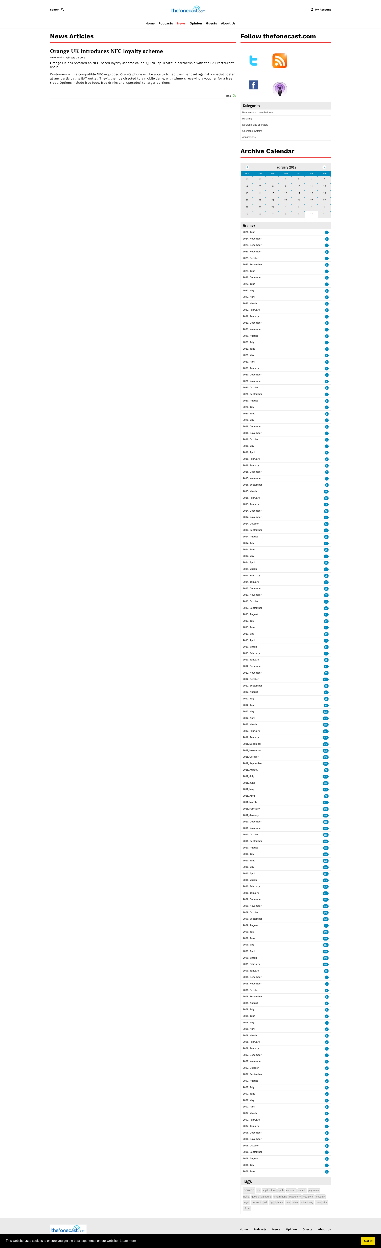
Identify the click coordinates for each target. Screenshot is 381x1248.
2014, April (249, 562)
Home (150, 23)
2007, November (252, 1061)
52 (326, 556)
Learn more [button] (128, 1240)
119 (325, 764)
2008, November (252, 983)
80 (326, 705)
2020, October (251, 387)
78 (326, 576)
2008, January (251, 1048)
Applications (249, 137)
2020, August (250, 400)
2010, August (250, 847)
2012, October (251, 679)
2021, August (250, 336)
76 (326, 608)
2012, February (251, 731)
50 (326, 550)
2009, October (251, 912)
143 (325, 893)
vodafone (308, 1196)
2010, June (249, 860)
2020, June (249, 413)
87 (326, 673)
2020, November (252, 381)
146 (325, 906)
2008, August (250, 1003)
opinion (249, 1190)
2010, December (252, 821)
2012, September (252, 685)
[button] (57, 9)
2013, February (251, 653)
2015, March (250, 491)
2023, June (249, 271)
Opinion (196, 23)
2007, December (252, 1055)
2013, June (249, 627)
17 (298, 193)
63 (326, 569)
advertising (307, 1202)
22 (272, 200)
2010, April (249, 873)
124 (325, 777)
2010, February (251, 886)
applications (269, 1190)
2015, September (252, 484)
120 (325, 783)
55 (326, 563)
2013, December (252, 588)
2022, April (249, 297)
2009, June (249, 938)
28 (260, 207)
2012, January (251, 737)
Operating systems (252, 131)
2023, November (252, 251)
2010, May (248, 867)
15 (272, 193)
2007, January (251, 1126)
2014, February (251, 575)
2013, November (252, 594)
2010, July (248, 854)
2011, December (252, 744)
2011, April (249, 795)
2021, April (249, 361)
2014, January (251, 582)
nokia (246, 1196)
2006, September (252, 1152)
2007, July (248, 1087)
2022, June (249, 284)
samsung (266, 1196)
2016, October (251, 439)
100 (325, 718)
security (320, 1196)
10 (298, 186)
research (291, 1190)
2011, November (252, 750)
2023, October (251, 258)
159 (325, 932)
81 (326, 666)
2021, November (252, 329)
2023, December (252, 245)
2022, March (250, 303)
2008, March (250, 1035)
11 (311, 186)
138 (325, 809)
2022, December (252, 277)
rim (325, 1202)
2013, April (249, 640)
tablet (295, 1202)
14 (260, 193)
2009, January (251, 970)
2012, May (248, 711)
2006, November (252, 1139)
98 (326, 686)
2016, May (248, 446)
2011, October (251, 756)
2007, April (249, 1106)
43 (326, 543)
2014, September (252, 530)
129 (325, 738)
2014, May (248, 556)
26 (324, 200)
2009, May (248, 944)
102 (325, 679)
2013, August (250, 614)
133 (325, 712)
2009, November (252, 906)
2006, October (251, 1145)
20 (247, 200)
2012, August (250, 692)
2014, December (252, 510)
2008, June (249, 1016)
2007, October (251, 1068)
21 (260, 200)
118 (325, 822)
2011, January (251, 815)
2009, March (250, 957)
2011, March (250, 802)
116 (325, 816)
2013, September (252, 608)
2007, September (252, 1074)
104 (325, 880)
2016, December (252, 426)
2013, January (251, 659)
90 (326, 770)
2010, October (251, 834)
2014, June (249, 549)
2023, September (252, 264)
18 (311, 193)
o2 (265, 1202)
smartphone (280, 1196)
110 (325, 725)
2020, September (252, 394)
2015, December (252, 471)
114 (325, 867)
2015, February (251, 497)
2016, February (251, 459)
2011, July (248, 776)
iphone (279, 1202)
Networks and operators (255, 124)
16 (285, 193)
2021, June (249, 348)
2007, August (250, 1080)
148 (325, 919)
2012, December (252, 666)
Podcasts (166, 23)
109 (325, 751)
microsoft (257, 1202)
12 (324, 186)
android (302, 1190)
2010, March (250, 880)
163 (325, 958)
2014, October (251, 523)
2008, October (251, 990)
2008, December (252, 977)
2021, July (248, 342)
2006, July (248, 1165)
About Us (228, 23)
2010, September (252, 841)
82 (326, 796)
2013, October (251, 601)
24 (298, 200)
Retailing (247, 118)
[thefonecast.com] (188, 9)
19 (324, 193)
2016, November (252, 433)
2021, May (248, 355)
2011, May (248, 789)
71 (326, 602)
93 (326, 926)
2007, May (248, 1100)
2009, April (249, 951)
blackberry (295, 1196)
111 (325, 848)
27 (247, 207)
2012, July (248, 698)
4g (271, 1202)
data (318, 1202)
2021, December (252, 322)
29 (272, 207)
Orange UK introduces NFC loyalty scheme (106, 51)
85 (326, 582)
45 (326, 517)
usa (288, 1202)
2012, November (252, 672)
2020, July (248, 407)
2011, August (250, 769)
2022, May (248, 290)
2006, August (250, 1158)
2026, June (249, 232)
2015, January (251, 504)
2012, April (249, 718)
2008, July (248, 1009)
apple (281, 1190)
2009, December (252, 899)
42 (326, 530)
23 (285, 200)
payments (314, 1190)
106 (325, 744)
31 (260, 179)
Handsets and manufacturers (257, 112)
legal (246, 1202)
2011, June (249, 783)
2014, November (252, 517)
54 (326, 524)
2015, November (252, 478)
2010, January (251, 893)
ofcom (247, 1208)
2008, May (248, 1022)
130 (325, 757)
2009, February (251, 964)
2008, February (251, 1041)
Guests (211, 23)
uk (258, 1190)
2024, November (252, 238)
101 (325, 802)
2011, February (251, 808)
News (181, 23)
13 (247, 193)
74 (326, 641)
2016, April (249, 452)
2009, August (250, 925)
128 (325, 861)
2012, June (249, 705)
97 (326, 654)
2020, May (248, 420)
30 (247, 179)
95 (326, 660)
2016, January (251, 465)
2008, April (249, 1029)
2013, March (250, 646)
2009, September (252, 918)
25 (311, 200)
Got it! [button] (368, 1240)
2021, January (251, 368)
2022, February (251, 309)
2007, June (249, 1093)
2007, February (251, 1119)
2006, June (249, 1171)
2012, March (250, 724)
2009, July (248, 931)
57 (326, 615)
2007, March (250, 1113)
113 (325, 731)
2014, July (248, 543)
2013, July (248, 621)
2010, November (252, 828)
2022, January (251, 316)
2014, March (250, 569)
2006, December (252, 1132)
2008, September (252, 996)
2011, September (252, 763)
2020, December (252, 374)
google (255, 1196)
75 (326, 621)
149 (325, 913)
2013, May (248, 633)
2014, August (250, 536)
